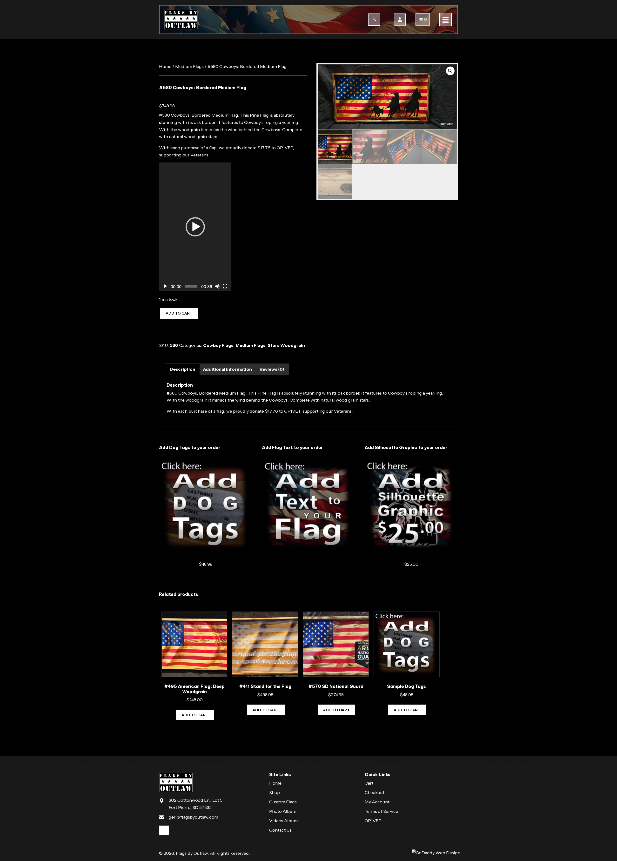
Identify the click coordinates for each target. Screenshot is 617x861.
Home (165, 66)
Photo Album (282, 811)
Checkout (374, 792)
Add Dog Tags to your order (189, 447)
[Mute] (217, 286)
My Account (377, 802)
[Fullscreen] (225, 286)
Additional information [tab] (227, 369)
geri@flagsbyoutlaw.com (193, 817)
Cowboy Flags (218, 345)
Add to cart (179, 313)
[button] (400, 19)
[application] (195, 226)
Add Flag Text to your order (292, 447)
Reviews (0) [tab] (272, 369)
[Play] (165, 286)
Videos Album (283, 820)
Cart (369, 783)
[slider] (191, 286)
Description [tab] (182, 369)
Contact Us (280, 830)
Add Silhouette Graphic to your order (406, 447)
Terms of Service (381, 811)
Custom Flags (283, 802)
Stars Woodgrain (286, 345)
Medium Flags (189, 66)
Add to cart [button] (194, 715)
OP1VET (285, 147)
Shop (274, 792)
